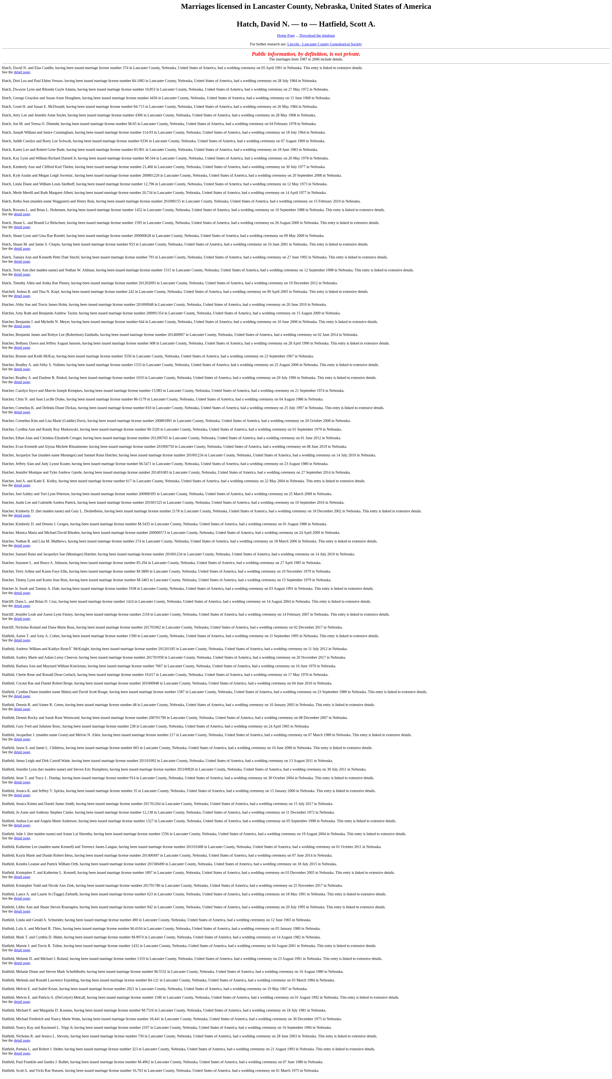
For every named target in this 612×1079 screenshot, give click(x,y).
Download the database (317, 35)
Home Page (286, 35)
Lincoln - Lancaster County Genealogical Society (324, 44)
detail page (22, 72)
